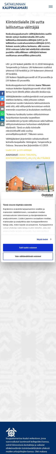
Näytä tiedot (42, 239)
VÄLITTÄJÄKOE (43, 158)
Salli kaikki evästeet (28, 248)
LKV (29, 158)
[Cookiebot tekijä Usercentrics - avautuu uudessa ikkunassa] (41, 195)
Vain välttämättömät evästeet (28, 256)
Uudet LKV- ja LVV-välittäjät (19, 150)
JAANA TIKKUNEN (27, 155)
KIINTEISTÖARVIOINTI (16, 158)
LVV (34, 158)
